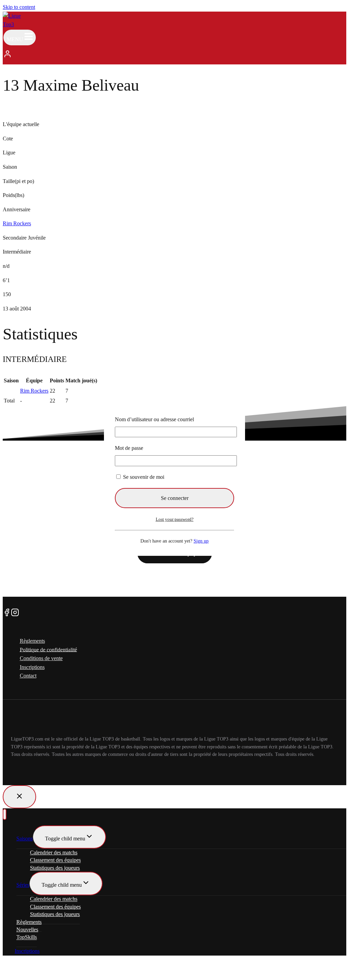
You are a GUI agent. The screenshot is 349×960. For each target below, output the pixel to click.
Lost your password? (175, 519)
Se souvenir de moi (143, 477)
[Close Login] (19, 796)
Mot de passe (129, 448)
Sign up (201, 541)
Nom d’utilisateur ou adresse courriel (154, 419)
